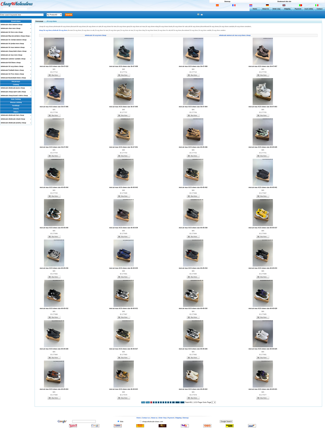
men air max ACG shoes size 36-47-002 (54, 147)
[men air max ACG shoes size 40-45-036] (54, 266)
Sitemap (227, 1)
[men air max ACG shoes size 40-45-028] (54, 347)
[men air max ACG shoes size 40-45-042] (193, 185)
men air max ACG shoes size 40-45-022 (193, 389)
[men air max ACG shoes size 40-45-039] (123, 225)
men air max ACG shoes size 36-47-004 (193, 107)
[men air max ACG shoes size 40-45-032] (54, 306)
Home (255, 9)
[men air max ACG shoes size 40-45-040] (54, 225)
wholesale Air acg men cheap (95, 35)
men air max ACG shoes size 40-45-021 (263, 389)
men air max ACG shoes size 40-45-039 (123, 228)
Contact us (146, 418)
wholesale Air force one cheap (12, 32)
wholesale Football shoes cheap (12, 70)
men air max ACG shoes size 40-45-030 (193, 308)
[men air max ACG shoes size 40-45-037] (263, 225)
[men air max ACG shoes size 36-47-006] (54, 104)
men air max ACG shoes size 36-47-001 (123, 147)
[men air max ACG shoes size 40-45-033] (263, 266)
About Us (265, 9)
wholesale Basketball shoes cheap (13, 78)
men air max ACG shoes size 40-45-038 (193, 228)
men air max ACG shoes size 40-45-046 (193, 147)
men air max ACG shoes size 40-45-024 (54, 389)
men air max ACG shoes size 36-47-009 (123, 66)
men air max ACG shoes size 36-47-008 (193, 66)
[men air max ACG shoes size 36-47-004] (193, 104)
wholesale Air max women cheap (13, 47)
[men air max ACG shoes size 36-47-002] (54, 145)
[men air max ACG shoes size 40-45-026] (193, 347)
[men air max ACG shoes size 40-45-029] (263, 306)
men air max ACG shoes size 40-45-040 (54, 228)
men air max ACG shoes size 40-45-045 (263, 147)
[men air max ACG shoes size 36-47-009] (123, 64)
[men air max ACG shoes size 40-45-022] (193, 387)
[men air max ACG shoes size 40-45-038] (193, 225)
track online (309, 9)
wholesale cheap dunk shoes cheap (13, 51)
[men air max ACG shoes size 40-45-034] (193, 266)
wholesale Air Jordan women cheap (13, 40)
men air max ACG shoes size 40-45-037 (263, 228)
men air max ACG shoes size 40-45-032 (54, 308)
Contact (319, 9)
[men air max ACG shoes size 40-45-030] (193, 306)
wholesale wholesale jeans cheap (13, 88)
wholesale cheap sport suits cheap (13, 92)
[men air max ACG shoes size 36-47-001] (123, 145)
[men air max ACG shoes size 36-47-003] (263, 104)
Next (177, 402)
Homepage (39, 21)
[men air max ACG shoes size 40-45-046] (193, 145)
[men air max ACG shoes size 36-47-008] (193, 64)
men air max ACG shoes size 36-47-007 (263, 66)
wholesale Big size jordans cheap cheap (15, 36)
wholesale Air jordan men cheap (12, 43)
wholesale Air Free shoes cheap (12, 74)
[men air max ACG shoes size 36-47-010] (54, 64)
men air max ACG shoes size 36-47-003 (263, 107)
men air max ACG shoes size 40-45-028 (54, 349)
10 (173, 402)
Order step (276, 9)
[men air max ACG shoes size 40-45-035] (123, 266)
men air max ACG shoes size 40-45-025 (263, 349)
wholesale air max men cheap (11, 55)
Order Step (163, 418)
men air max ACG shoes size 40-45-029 (263, 308)
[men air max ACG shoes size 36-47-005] (123, 104)
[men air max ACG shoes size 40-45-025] (263, 347)
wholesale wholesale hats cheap (12, 115)
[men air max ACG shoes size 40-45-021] (263, 387)
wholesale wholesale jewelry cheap (13, 123)
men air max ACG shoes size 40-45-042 (193, 187)
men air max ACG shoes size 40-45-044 (54, 187)
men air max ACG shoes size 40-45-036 (54, 268)
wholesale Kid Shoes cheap (11, 62)
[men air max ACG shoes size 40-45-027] (123, 347)
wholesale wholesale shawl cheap (13, 119)
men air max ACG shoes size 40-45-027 (123, 349)
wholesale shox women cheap (11, 24)
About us (154, 418)
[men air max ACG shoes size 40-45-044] (54, 185)
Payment (298, 9)
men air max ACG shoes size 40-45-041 (263, 187)
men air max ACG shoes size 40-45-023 (123, 389)
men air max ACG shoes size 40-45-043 (123, 187)
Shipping (287, 9)
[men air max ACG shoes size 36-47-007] (263, 64)
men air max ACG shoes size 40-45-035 (123, 268)
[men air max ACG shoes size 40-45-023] (123, 387)
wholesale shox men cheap (10, 28)
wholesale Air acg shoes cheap (12, 66)
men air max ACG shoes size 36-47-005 (123, 107)
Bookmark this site (284, 1)
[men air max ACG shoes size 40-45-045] (263, 145)
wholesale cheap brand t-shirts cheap (14, 95)
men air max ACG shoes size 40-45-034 (193, 268)
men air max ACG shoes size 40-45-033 (263, 268)
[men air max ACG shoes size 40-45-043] (123, 185)
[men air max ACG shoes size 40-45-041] (263, 185)
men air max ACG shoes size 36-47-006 (54, 107)
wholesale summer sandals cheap (13, 59)
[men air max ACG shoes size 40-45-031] (123, 306)
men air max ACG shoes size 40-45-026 (193, 349)
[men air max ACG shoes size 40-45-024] (54, 387)
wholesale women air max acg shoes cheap (234, 35)
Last (182, 402)
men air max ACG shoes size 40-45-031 (123, 308)
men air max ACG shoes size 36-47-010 (54, 66)
